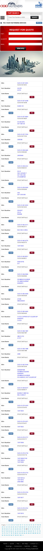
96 (11, 535)
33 (31, 527)
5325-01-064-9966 (22, 274)
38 (2, 529)
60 (11, 531)
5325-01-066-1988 (22, 349)
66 (24, 531)
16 (33, 525)
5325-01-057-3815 (22, 83)
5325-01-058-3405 (22, 150)
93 (4, 535)
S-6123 (19, 320)
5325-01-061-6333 (22, 205)
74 (2, 533)
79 (13, 533)
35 (35, 527)
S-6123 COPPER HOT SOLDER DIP (27, 317)
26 (15, 527)
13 (27, 525)
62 (15, 531)
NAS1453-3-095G (22, 230)
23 (9, 527)
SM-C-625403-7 (22, 173)
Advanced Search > (35, 14)
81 (18, 533)
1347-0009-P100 (22, 458)
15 (31, 525)
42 (11, 529)
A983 (18, 354)
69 (31, 531)
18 (38, 525)
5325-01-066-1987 (22, 331)
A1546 (19, 299)
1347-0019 (20, 513)
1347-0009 (20, 462)
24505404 (20, 155)
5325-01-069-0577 (22, 388)
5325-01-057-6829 (22, 116)
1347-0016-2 (21, 478)
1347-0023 (20, 427)
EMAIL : (3, 44)
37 (39, 527)
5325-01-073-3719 (22, 473)
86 (29, 533)
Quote (12, 544)
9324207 (19, 210)
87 (31, 533)
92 (2, 535)
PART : (2, 34)
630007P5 (20, 318)
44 (15, 529)
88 (33, 533)
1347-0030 (20, 246)
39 (4, 529)
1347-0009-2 (21, 460)
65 (22, 531)
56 (2, 531)
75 (4, 533)
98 (15, 535)
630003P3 (20, 283)
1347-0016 (20, 480)
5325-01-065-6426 (22, 311)
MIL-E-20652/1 (21, 395)
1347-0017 (20, 497)
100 (20, 535)
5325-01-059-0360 (22, 187)
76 (7, 533)
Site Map (25, 544)
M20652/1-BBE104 (22, 393)
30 (24, 527)
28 (20, 527)
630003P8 (20, 373)
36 (37, 527)
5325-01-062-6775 (22, 240)
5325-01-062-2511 (22, 225)
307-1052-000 (21, 175)
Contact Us (34, 544)
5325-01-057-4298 (22, 101)
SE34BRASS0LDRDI (23, 372)
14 (29, 525)
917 (18, 263)
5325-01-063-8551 (22, 256)
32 (29, 527)
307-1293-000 (21, 194)
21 (4, 527)
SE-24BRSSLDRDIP (23, 281)
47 (22, 529)
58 (7, 531)
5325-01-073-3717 (22, 437)
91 (39, 533)
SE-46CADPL (21, 122)
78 (11, 533)
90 (37, 533)
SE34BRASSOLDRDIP (23, 375)
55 (39, 529)
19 (40, 525)
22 (7, 527)
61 (13, 531)
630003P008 (21, 370)
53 (35, 529)
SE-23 (19, 171)
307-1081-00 (21, 124)
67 (26, 531)
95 (9, 535)
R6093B (19, 214)
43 (13, 529)
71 (35, 531)
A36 (18, 193)
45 (18, 529)
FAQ (17, 544)
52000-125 (20, 106)
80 (15, 533)
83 (22, 533)
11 (22, 525)
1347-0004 (20, 442)
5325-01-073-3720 (22, 492)
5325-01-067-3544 (22, 364)
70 (33, 531)
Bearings (9, 546)
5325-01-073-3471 (22, 421)
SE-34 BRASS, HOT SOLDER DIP (26, 377)
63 (18, 531)
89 (35, 533)
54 (37, 529)
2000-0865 (20, 482)
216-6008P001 (21, 177)
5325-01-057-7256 (22, 134)
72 (37, 531)
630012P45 (20, 262)
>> (23, 535)
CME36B (19, 139)
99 (18, 535)
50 (28, 529)
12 (24, 525)
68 (29, 531)
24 (11, 527)
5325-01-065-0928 (22, 294)
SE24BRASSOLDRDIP (23, 279)
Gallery (35, 546)
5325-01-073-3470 (22, 405)
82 (20, 533)
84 (24, 533)
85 (26, 533)
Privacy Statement (32, 549)
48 (24, 529)
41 (9, 529)
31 (26, 527)
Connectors (18, 546)
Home (5, 544)
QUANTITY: (4, 39)
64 (20, 531)
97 (13, 535)
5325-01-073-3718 (22, 453)
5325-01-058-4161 (22, 166)
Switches (27, 546)
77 (9, 533)
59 (9, 531)
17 (35, 525)
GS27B (19, 88)
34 (33, 527)
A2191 (19, 90)
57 (4, 531)
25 (13, 527)
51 (30, 529)
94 (7, 535)
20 (2, 527)
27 (18, 527)
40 (7, 529)
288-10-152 (20, 336)
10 (20, 525)
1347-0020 (20, 411)
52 (33, 529)
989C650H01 (21, 301)
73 (39, 531)
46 (20, 529)
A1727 (19, 338)
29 (22, 527)
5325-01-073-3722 (22, 508)
